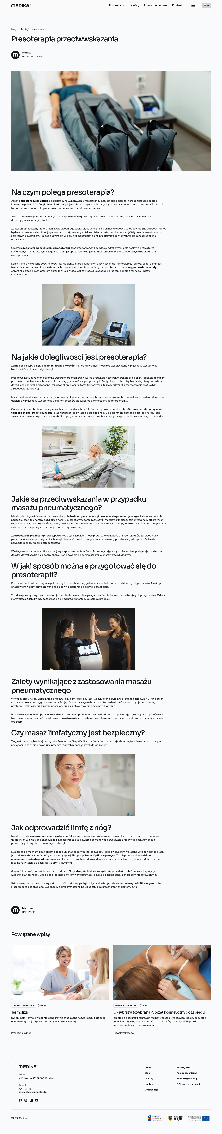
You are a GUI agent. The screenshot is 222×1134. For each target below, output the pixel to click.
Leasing (134, 5)
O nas (148, 1067)
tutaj (135, 886)
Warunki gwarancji (187, 1078)
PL (208, 5)
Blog (147, 1073)
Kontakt (177, 5)
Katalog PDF (183, 1067)
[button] (117, 5)
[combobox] (206, 5)
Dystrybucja (151, 1089)
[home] (21, 5)
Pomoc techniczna (155, 5)
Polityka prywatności (188, 1084)
